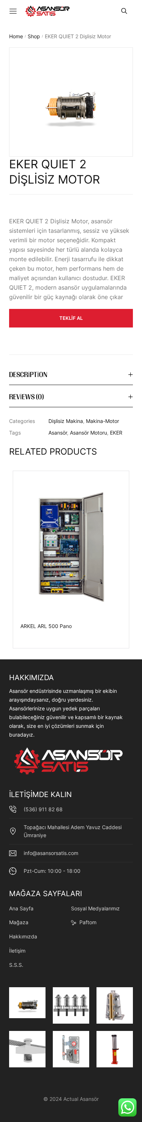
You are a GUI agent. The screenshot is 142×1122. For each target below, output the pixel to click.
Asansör (57, 432)
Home (16, 36)
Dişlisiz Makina (65, 421)
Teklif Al (71, 318)
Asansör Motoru (88, 432)
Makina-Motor (102, 421)
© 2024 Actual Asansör (71, 1099)
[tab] (71, 375)
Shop (34, 36)
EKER (116, 432)
